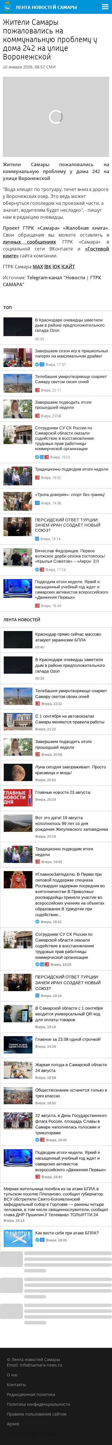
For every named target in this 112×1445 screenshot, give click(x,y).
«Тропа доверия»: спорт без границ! (70, 494)
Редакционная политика (31, 1394)
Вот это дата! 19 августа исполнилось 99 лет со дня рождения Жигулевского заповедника (71, 823)
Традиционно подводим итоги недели (71, 469)
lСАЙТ (68, 266)
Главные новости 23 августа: (63, 792)
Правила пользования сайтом (36, 1414)
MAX (38, 266)
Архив (13, 1424)
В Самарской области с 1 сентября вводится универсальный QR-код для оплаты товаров (69, 1014)
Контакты (16, 1384)
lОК (56, 266)
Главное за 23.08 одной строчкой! (68, 1039)
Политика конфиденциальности (38, 1404)
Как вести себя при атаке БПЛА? (67, 1233)
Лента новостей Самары (31, 1433)
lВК (47, 266)
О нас (12, 1374)
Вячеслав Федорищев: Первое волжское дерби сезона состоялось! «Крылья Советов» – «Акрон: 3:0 (70, 556)
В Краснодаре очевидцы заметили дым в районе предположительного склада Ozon (70, 325)
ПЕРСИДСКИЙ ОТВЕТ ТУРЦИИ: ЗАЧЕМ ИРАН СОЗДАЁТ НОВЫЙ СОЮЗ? (67, 525)
